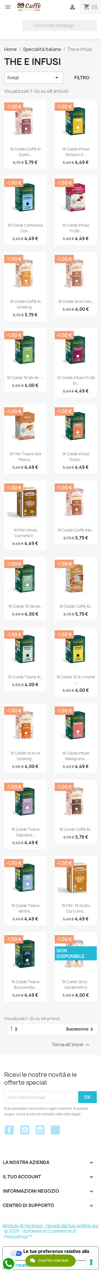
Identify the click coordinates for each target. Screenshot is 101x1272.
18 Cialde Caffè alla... (76, 530)
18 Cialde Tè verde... (25, 606)
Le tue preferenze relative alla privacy (56, 1253)
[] (94, 25)
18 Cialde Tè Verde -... (25, 377)
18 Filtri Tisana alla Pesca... (25, 456)
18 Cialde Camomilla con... (25, 228)
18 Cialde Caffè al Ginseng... (25, 304)
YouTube (24, 1129)
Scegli (33, 77)
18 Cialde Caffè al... (76, 606)
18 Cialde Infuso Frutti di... (76, 380)
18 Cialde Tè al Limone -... (75, 679)
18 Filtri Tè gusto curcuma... (75, 908)
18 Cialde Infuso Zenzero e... (75, 152)
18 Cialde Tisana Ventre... (25, 908)
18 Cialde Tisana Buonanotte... (25, 984)
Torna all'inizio (71, 1044)
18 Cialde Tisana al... (25, 676)
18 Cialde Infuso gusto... (75, 456)
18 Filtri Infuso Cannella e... (25, 533)
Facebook (9, 1129)
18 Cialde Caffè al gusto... (25, 152)
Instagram (40, 1129)
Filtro (81, 78)
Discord (55, 1129)
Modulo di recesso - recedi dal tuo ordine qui (50, 1226)
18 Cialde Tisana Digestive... (25, 832)
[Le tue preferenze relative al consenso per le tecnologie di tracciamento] (91, 1262)
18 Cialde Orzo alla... (75, 301)
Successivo (80, 1029)
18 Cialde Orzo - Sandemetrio (76, 984)
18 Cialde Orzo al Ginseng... (25, 756)
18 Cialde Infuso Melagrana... (75, 756)
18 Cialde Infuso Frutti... (75, 228)
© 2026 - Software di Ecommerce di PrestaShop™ (40, 1234)
